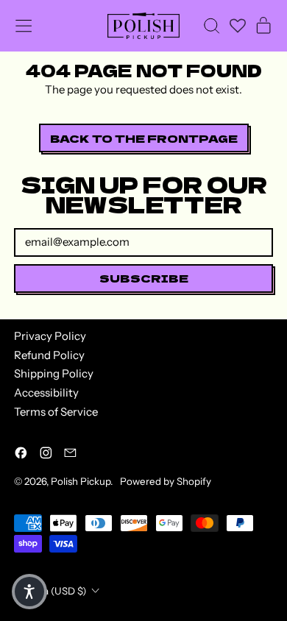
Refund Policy (49, 355)
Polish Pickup (80, 481)
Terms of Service (56, 412)
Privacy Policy (50, 336)
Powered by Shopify (165, 481)
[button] (211, 25)
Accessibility (46, 393)
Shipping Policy (53, 373)
